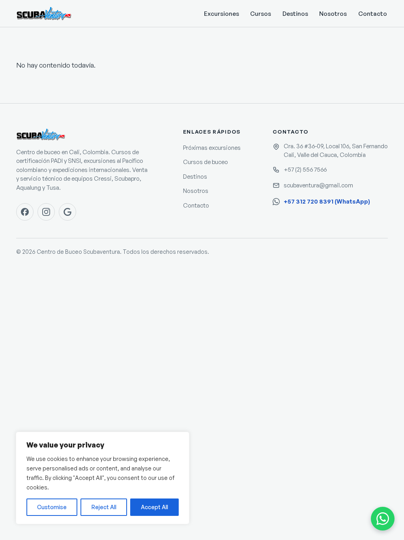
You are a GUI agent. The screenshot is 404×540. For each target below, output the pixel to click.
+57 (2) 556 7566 (305, 169)
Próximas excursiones (212, 147)
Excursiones (221, 13)
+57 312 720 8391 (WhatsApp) (327, 201)
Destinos (295, 13)
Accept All (154, 507)
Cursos (260, 13)
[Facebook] (25, 212)
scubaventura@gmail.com (318, 185)
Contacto (372, 13)
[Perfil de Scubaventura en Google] (67, 212)
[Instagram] (46, 212)
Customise (52, 507)
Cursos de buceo (205, 162)
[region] (102, 478)
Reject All (104, 507)
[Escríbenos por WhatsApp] (383, 519)
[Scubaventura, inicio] (44, 13)
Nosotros (333, 13)
